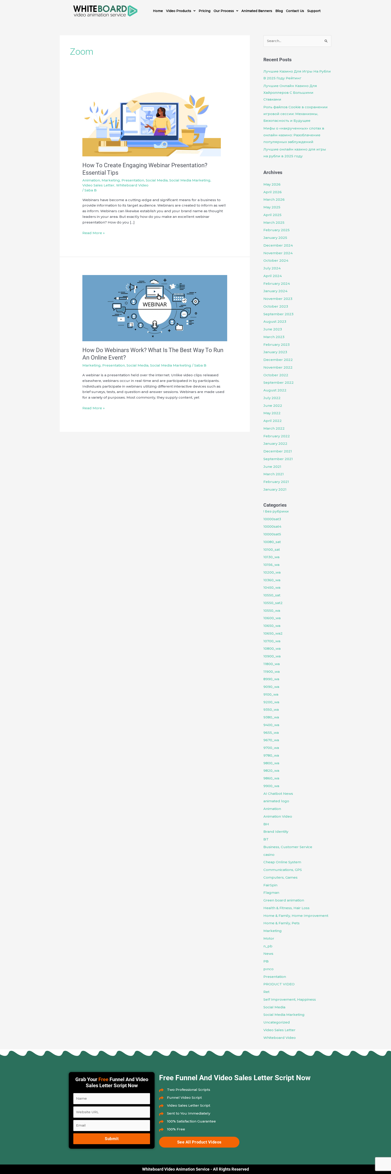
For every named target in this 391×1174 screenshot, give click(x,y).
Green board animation (283, 900)
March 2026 (274, 199)
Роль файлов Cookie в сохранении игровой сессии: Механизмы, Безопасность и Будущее (295, 114)
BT (266, 839)
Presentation (133, 180)
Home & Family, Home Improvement (295, 915)
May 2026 (272, 184)
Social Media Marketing (189, 180)
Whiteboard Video (132, 185)
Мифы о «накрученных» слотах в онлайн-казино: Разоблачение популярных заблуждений (293, 135)
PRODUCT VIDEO (279, 984)
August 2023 (274, 321)
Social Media (157, 180)
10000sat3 (272, 519)
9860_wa (271, 778)
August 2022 (274, 390)
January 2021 (274, 489)
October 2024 (275, 260)
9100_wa (270, 694)
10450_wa (271, 587)
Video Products (178, 11)
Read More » (93, 232)
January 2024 (275, 291)
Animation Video (277, 816)
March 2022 (274, 428)
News (268, 953)
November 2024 (278, 253)
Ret (266, 992)
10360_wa (271, 580)
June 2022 (272, 405)
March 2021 (273, 474)
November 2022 (278, 367)
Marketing (111, 180)
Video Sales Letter (98, 185)
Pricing (204, 11)
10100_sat (271, 549)
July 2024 (272, 268)
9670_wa (271, 740)
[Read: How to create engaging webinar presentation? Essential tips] (151, 121)
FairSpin (270, 885)
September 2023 (278, 314)
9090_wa (271, 687)
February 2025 (276, 230)
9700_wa (271, 748)
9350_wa (271, 709)
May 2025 (271, 207)
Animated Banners (256, 11)
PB (266, 961)
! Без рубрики (276, 511)
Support (314, 11)
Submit (112, 1138)
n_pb (267, 946)
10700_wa (271, 641)
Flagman (271, 892)
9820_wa (271, 770)
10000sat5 (272, 534)
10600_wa (272, 618)
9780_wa (271, 755)
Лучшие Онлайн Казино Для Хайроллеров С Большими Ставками (290, 92)
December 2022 (278, 360)
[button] (181, 11)
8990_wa (271, 679)
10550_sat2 (273, 603)
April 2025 (272, 215)
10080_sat (272, 542)
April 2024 (272, 276)
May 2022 (272, 413)
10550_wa (271, 610)
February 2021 (276, 482)
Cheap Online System (282, 862)
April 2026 (272, 192)
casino (268, 854)
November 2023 (277, 298)
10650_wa (271, 625)
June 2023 (272, 329)
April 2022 (272, 421)
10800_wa (272, 648)
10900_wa (272, 656)
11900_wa (271, 671)
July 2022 (272, 398)
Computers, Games (280, 877)
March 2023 (273, 337)
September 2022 (278, 382)
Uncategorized (276, 1022)
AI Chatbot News (278, 793)
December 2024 (278, 245)
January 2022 (275, 443)
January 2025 (275, 237)
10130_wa (271, 557)
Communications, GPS (282, 870)
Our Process (224, 11)
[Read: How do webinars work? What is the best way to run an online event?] (154, 308)
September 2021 (278, 459)
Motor (268, 938)
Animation (91, 180)
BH (266, 824)
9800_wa (271, 763)
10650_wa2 (273, 633)
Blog (279, 11)
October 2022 (275, 375)
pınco (268, 969)
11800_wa (271, 664)
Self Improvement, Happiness (289, 999)
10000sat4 (272, 526)
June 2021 (272, 466)
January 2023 (275, 352)
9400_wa (271, 725)
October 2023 (275, 306)
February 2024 (276, 283)
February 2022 (276, 436)
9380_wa (271, 717)
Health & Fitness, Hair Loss (286, 908)
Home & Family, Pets (281, 923)
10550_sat (271, 595)
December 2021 (277, 451)
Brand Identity (275, 831)
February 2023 (276, 344)
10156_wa (271, 564)
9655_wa (271, 732)
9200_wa (271, 702)
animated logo (276, 801)
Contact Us (295, 11)
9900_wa (271, 786)
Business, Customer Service (287, 847)
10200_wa (272, 572)
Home (158, 11)
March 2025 (273, 222)
